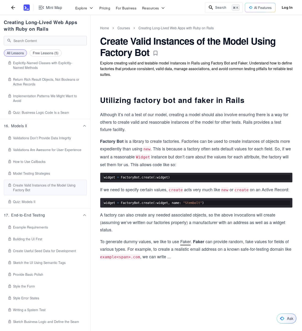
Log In (287, 7)
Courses (123, 27)
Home (104, 27)
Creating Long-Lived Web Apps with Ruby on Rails (40, 25)
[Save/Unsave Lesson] (155, 53)
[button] (45, 125)
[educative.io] (27, 7)
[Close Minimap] (90, 33)
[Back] (13, 7)
